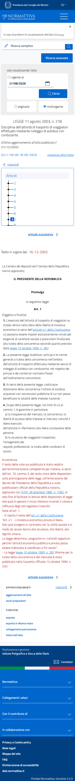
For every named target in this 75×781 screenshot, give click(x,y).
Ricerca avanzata (57, 58)
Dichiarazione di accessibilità (20, 765)
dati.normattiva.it (13, 771)
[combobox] (37, 46)
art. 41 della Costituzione (47, 515)
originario (23, 106)
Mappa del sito (11, 753)
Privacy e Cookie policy (16, 742)
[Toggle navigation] (64, 16)
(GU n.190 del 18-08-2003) (19, 154)
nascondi (13, 164)
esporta (10, 617)
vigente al (17, 77)
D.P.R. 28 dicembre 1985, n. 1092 (42, 492)
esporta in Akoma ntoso (19, 623)
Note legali (9, 748)
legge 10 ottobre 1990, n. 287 (29, 348)
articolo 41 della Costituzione (51, 329)
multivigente (55, 106)
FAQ (5, 759)
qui (62, 34)
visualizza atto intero (60, 154)
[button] (47, 83)
